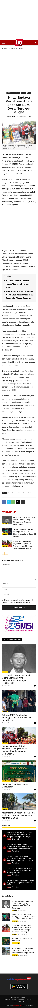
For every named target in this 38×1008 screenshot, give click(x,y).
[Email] (18, 502)
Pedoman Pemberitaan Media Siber (14, 1000)
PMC (19, 1002)
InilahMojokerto (17, 1005)
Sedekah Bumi (27, 493)
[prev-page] (3, 553)
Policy (24, 1002)
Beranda (4, 48)
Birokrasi (21, 48)
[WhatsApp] (13, 502)
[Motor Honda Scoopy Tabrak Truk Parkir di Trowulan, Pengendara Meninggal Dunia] (19, 801)
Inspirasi (5, 523)
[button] (3, 42)
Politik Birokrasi (13, 48)
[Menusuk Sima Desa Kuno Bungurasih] (19, 771)
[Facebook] (4, 502)
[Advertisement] (19, 20)
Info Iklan (14, 1002)
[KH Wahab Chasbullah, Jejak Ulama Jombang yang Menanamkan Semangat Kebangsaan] (7, 520)
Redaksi (23, 997)
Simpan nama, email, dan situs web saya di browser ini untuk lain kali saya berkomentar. (17, 601)
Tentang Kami (15, 997)
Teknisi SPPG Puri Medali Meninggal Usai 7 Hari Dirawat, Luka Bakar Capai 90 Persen (23, 916)
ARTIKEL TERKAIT (9, 512)
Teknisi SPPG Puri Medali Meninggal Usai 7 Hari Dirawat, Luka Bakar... (17, 717)
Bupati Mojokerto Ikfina (14, 493)
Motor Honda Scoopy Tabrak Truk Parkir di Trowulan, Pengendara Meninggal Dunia (18, 815)
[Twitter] (9, 502)
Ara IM (13, 116)
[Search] (35, 42)
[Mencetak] (23, 502)
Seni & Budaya (6, 780)
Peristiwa (23, 92)
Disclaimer (29, 1000)
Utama (28, 92)
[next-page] (6, 553)
